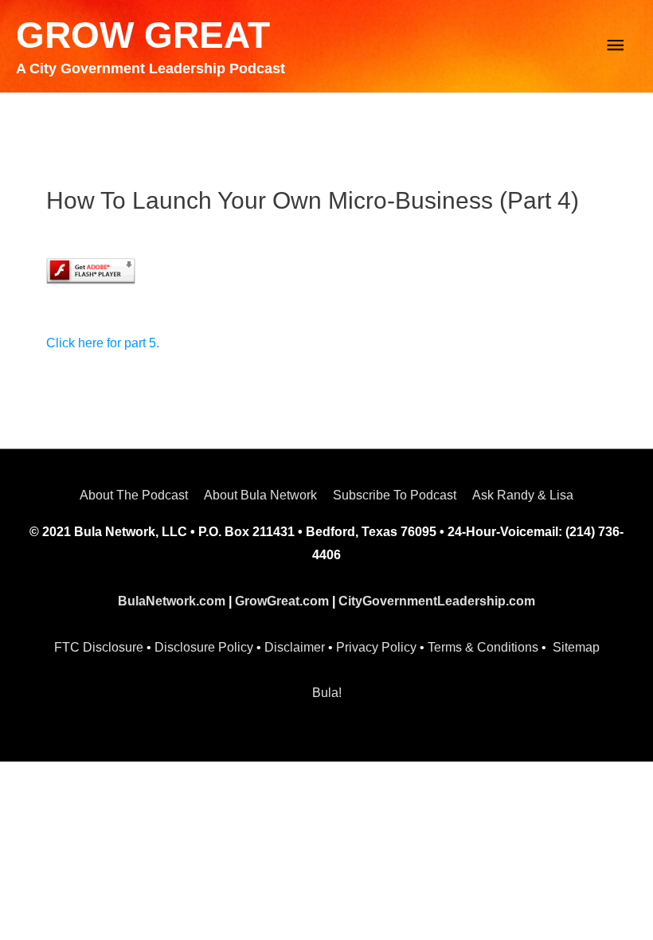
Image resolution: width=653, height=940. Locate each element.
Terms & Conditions (483, 647)
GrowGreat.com (282, 601)
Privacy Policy (376, 647)
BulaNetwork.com (171, 601)
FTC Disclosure (98, 647)
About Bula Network (260, 495)
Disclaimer (294, 647)
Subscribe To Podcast (394, 495)
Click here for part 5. (102, 343)
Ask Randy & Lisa (522, 495)
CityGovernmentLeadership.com (436, 601)
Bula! (327, 692)
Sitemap (576, 647)
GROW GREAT (143, 35)
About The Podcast (134, 495)
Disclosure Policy (203, 647)
